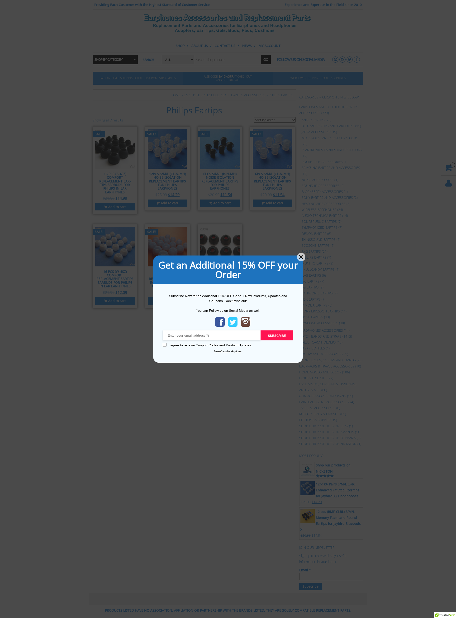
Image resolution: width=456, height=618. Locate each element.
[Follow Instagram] (246, 322)
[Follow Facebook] (220, 322)
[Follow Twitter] (233, 322)
